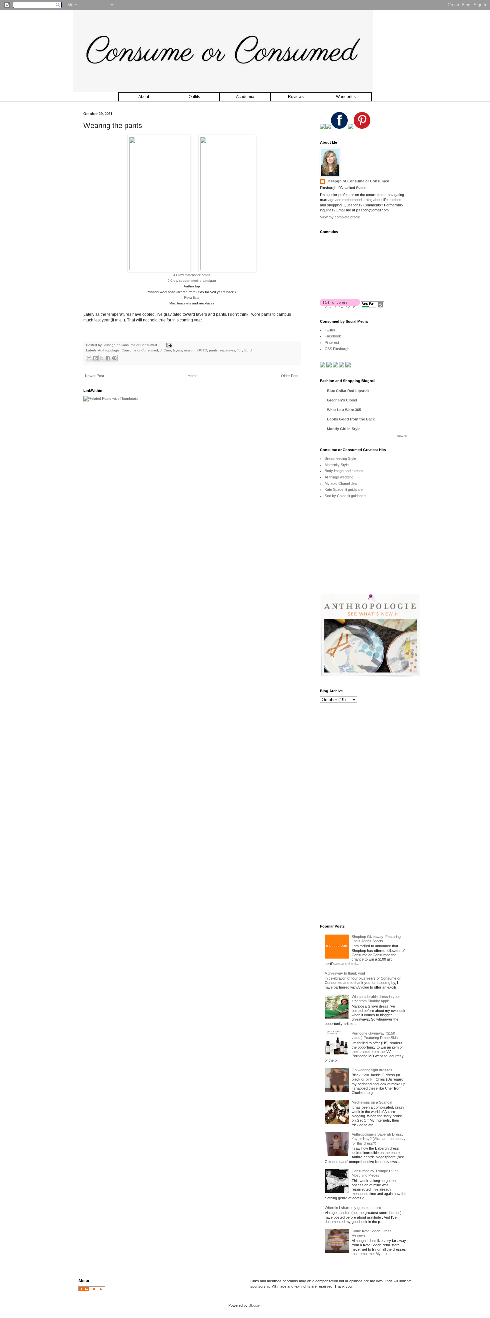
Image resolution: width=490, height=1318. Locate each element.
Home (192, 376)
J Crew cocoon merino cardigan (192, 280)
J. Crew (165, 350)
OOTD (202, 350)
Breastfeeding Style (340, 458)
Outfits (194, 96)
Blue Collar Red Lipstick (348, 391)
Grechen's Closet (342, 400)
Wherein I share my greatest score (353, 1208)
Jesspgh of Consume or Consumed (130, 345)
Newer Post (94, 376)
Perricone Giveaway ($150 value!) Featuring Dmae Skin (375, 1035)
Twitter (330, 330)
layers (177, 350)
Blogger (255, 1305)
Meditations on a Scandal (372, 1102)
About (143, 96)
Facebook (333, 336)
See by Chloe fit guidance (345, 496)
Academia (245, 96)
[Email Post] (168, 345)
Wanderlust (346, 96)
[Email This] (89, 358)
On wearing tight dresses (372, 1070)
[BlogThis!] (95, 358)
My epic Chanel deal (341, 483)
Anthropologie (109, 350)
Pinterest (332, 342)
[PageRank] (372, 307)
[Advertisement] (370, 550)
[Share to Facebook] (108, 358)
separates (227, 350)
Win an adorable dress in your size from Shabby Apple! (376, 999)
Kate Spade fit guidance (344, 489)
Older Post (289, 376)
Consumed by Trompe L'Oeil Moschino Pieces (375, 1173)
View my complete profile (340, 217)
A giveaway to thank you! (345, 973)
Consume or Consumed (140, 350)
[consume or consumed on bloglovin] (340, 307)
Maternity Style (337, 465)
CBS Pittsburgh (337, 349)
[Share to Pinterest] (114, 358)
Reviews (296, 96)
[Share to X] (101, 358)
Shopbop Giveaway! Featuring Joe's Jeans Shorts (376, 939)
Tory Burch (245, 350)
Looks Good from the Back (351, 419)
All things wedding (339, 477)
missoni (189, 350)
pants (213, 350)
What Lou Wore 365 (344, 410)
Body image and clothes (344, 471)
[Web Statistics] (91, 1290)
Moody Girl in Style (343, 429)
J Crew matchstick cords (191, 275)
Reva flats (191, 297)
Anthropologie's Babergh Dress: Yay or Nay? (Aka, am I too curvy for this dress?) (379, 1138)
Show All (402, 435)
